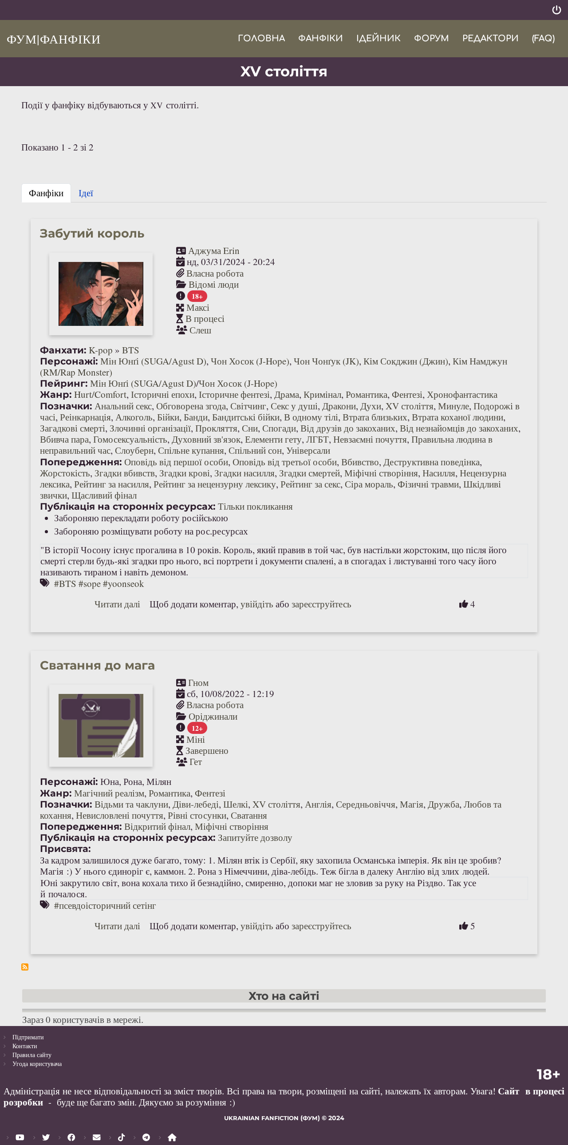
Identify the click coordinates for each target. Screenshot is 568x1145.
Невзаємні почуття (370, 439)
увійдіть (257, 604)
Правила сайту (31, 1054)
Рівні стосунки (197, 815)
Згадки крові (184, 473)
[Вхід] (556, 10)
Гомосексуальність (130, 439)
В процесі (205, 318)
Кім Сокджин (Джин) (405, 361)
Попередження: (81, 462)
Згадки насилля (244, 473)
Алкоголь (134, 417)
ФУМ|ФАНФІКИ (54, 38)
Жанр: (56, 394)
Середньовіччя (365, 804)
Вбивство (360, 462)
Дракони (339, 406)
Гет (195, 761)
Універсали (308, 450)
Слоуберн (134, 450)
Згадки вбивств (125, 473)
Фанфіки (320, 38)
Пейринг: (64, 383)
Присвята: (65, 848)
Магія (411, 804)
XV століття (410, 406)
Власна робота (215, 273)
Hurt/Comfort (100, 394)
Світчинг (248, 406)
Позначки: (66, 406)
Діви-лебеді (196, 804)
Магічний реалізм (109, 793)
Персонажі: (69, 361)
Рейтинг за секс (310, 484)
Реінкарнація (85, 417)
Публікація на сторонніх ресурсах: (128, 506)
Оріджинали (213, 716)
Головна (261, 38)
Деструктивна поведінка (431, 462)
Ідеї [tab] (86, 192)
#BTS (65, 583)
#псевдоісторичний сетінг (105, 905)
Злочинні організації (150, 428)
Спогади (279, 428)
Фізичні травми (428, 484)
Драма (286, 394)
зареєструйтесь (321, 604)
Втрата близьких (375, 417)
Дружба (443, 804)
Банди (196, 417)
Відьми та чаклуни (131, 804)
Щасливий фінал (104, 495)
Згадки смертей (309, 473)
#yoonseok (123, 583)
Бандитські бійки (246, 417)
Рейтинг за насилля (111, 484)
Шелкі (235, 804)
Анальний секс (123, 406)
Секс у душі (294, 406)
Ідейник (378, 38)
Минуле (453, 406)
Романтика (366, 394)
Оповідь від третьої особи (285, 462)
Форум (431, 38)
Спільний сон (255, 450)
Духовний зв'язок (206, 439)
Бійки (168, 417)
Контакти (24, 1046)
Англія (318, 804)
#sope (90, 583)
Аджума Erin (214, 250)
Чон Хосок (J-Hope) (250, 361)
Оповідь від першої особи (176, 462)
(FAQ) (543, 38)
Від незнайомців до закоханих (459, 428)
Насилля (438, 473)
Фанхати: (63, 350)
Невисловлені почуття (119, 815)
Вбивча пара (64, 439)
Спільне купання (191, 450)
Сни (250, 428)
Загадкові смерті (72, 428)
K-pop (101, 350)
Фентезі (407, 394)
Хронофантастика (462, 394)
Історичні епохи (162, 394)
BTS (130, 350)
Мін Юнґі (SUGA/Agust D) (153, 361)
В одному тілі (311, 417)
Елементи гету (273, 439)
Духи (370, 406)
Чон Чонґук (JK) (326, 361)
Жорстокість (65, 473)
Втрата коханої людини (457, 417)
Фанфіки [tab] (46, 192)
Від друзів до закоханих (347, 428)
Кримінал (322, 394)
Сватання (249, 815)
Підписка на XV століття (24, 967)
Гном (198, 682)
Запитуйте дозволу (255, 837)
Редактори (490, 38)
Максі (197, 307)
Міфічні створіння (381, 473)
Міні (195, 739)
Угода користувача (37, 1063)
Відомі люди (214, 284)
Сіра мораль (369, 484)
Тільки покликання (255, 506)
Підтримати (28, 1037)
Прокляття (216, 428)
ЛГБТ (317, 439)
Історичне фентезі (234, 394)
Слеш (200, 330)
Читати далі (117, 604)
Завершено (207, 750)
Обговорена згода (191, 406)
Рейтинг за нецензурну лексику (215, 484)
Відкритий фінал (157, 826)
